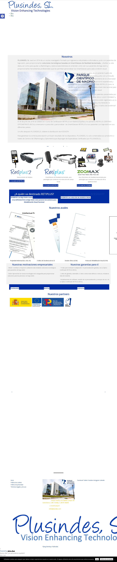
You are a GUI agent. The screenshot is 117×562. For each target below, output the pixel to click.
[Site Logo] (30, 6)
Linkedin (102, 480)
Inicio (12, 480)
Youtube (90, 480)
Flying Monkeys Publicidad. (50, 546)
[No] (115, 559)
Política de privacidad (17, 485)
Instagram (96, 480)
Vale (97, 559)
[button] (2, 16)
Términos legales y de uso (18, 487)
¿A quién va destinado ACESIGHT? (84, 194)
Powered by (3, 551)
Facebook (80, 480)
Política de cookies (16, 482)
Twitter (85, 480)
